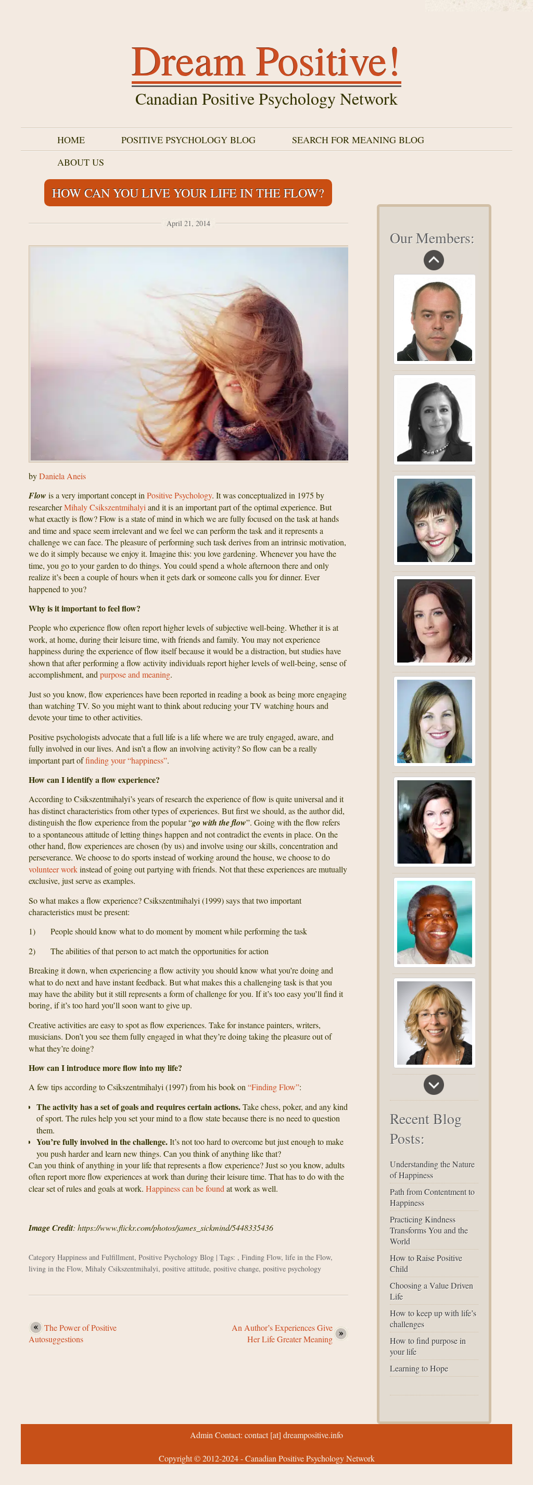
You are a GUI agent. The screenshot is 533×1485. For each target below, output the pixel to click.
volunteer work (53, 869)
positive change (236, 1269)
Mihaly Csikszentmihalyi (105, 507)
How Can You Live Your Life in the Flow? (188, 192)
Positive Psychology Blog (188, 139)
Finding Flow (261, 1257)
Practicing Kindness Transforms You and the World (429, 1230)
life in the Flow (308, 1257)
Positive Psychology (179, 495)
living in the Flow (55, 1269)
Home (71, 139)
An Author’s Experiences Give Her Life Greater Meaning (282, 1333)
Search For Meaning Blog (358, 139)
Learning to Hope (419, 1368)
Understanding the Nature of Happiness (432, 1169)
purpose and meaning (135, 674)
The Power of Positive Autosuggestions (73, 1333)
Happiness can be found (185, 1188)
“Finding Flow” (273, 1086)
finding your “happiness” (126, 760)
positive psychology (292, 1269)
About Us (80, 162)
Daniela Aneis (62, 475)
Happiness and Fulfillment (95, 1257)
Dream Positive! (266, 59)
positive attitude (185, 1269)
